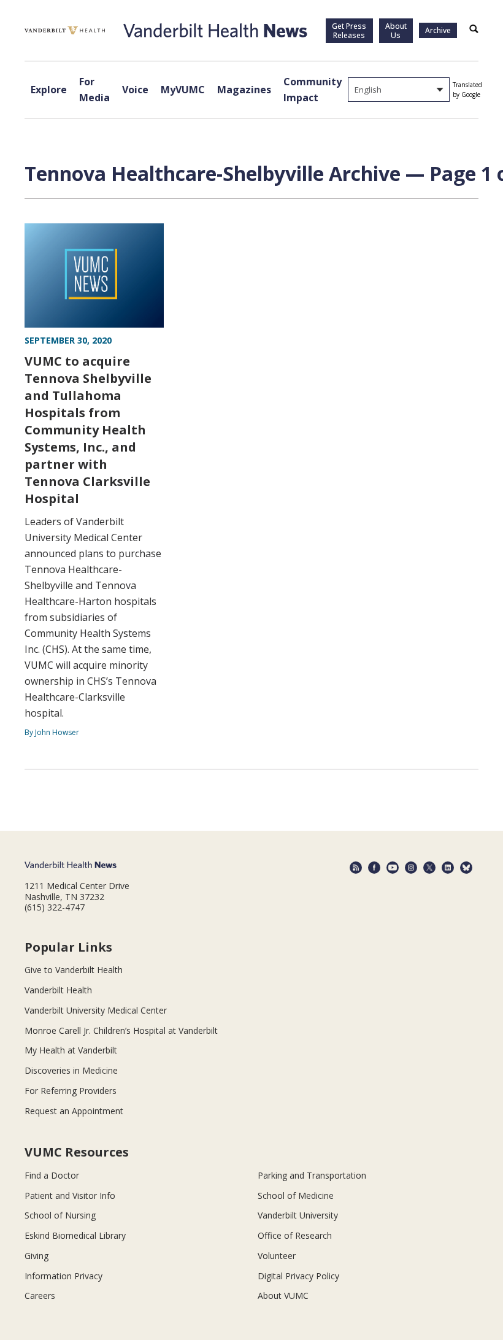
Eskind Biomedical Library (75, 1235)
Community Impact (312, 89)
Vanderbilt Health (58, 990)
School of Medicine (296, 1195)
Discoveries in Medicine (71, 1070)
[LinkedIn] (448, 867)
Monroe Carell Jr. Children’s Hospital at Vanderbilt (121, 1030)
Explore (49, 89)
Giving (36, 1255)
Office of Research (295, 1235)
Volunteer (277, 1255)
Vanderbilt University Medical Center (96, 1010)
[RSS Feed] (356, 867)
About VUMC (283, 1295)
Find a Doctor (52, 1175)
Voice (135, 89)
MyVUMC (183, 89)
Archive (438, 30)
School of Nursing (60, 1215)
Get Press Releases (349, 30)
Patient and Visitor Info (70, 1195)
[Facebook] (374, 867)
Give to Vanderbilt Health (74, 970)
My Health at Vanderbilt (71, 1050)
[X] (429, 867)
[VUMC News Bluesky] (466, 867)
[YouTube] (392, 867)
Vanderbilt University (298, 1215)
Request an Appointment (74, 1111)
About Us (396, 30)
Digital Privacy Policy (298, 1276)
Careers (40, 1295)
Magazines (244, 89)
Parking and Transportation (312, 1175)
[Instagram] (411, 867)
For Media (94, 89)
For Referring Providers (71, 1090)
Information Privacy (63, 1276)
